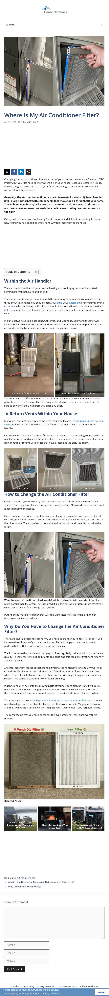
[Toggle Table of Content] (35, 272)
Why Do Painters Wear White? (24, 886)
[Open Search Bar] (102, 24)
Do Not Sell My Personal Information (21, 993)
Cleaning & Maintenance (21, 877)
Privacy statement (51, 993)
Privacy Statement (46, 986)
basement (74, 302)
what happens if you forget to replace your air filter (58, 700)
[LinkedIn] (21, 172)
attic (59, 302)
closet (7, 306)
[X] (7, 172)
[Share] (28, 172)
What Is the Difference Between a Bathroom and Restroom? (41, 882)
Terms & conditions (67, 986)
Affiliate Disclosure (89, 986)
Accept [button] (101, 992)
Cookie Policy (28, 986)
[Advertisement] (54, 149)
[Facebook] (14, 172)
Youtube (15, 986)
